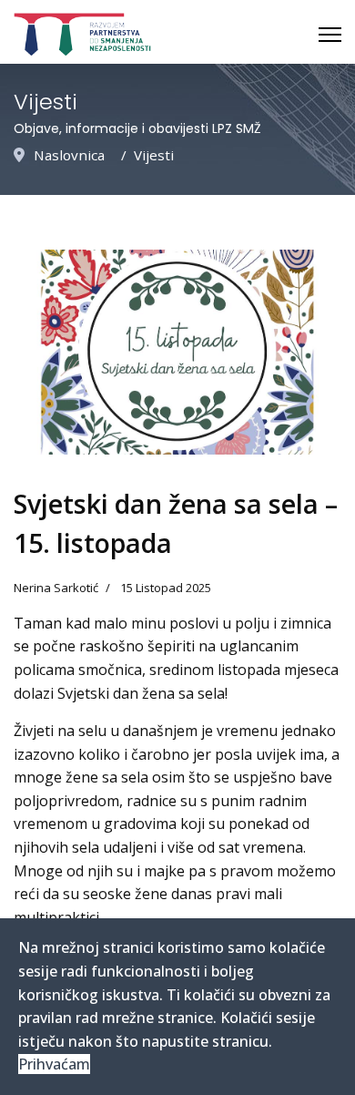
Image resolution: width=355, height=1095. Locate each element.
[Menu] (330, 34)
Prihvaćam (54, 1064)
